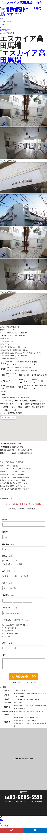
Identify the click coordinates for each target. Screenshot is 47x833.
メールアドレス (8, 608)
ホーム (2, 19)
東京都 (2, 24)
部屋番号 (5, 532)
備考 (4, 655)
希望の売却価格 (8, 643)
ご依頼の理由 (7, 620)
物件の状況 (6, 571)
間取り (4, 556)
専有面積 (5, 544)
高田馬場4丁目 (5, 30)
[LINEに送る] (23, 60)
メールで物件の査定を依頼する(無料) (13, 356)
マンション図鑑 (5, 21)
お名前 (4, 583)
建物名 (4, 519)
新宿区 (2, 27)
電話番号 (5, 595)
